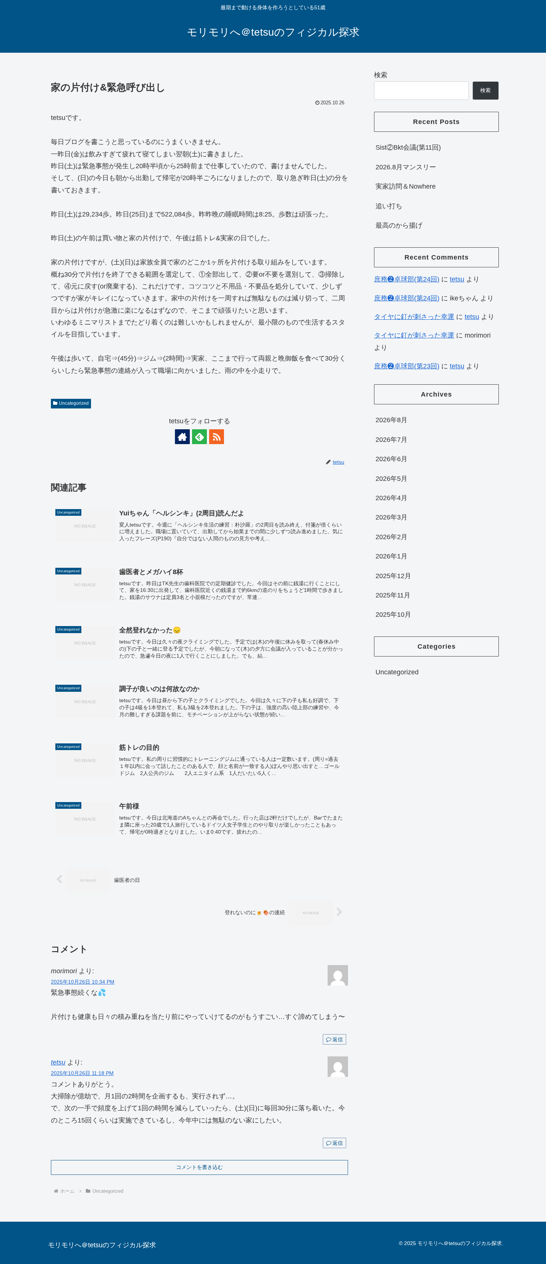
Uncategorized (74, 403)
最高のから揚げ (399, 225)
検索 (380, 75)
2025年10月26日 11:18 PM (82, 1073)
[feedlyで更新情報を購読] (199, 436)
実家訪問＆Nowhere (406, 186)
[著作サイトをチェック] (182, 436)
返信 (337, 1039)
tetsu (58, 1062)
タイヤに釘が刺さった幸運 (414, 316)
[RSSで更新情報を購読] (216, 436)
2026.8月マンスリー (406, 167)
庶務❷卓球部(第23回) (406, 366)
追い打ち (389, 206)
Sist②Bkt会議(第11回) (408, 147)
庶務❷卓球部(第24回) (406, 279)
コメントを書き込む (199, 1167)
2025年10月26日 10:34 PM (82, 982)
